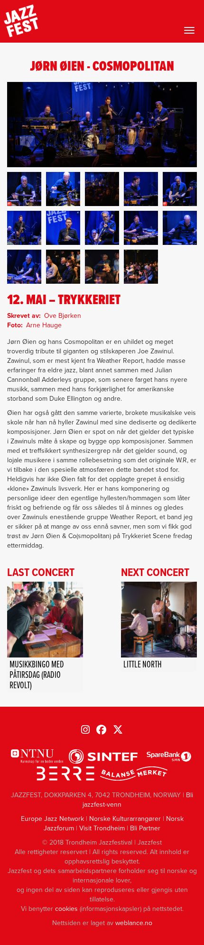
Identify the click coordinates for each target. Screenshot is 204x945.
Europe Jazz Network (52, 819)
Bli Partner (145, 828)
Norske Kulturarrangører (125, 819)
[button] (24, 189)
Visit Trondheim (102, 828)
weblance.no (133, 923)
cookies (66, 909)
